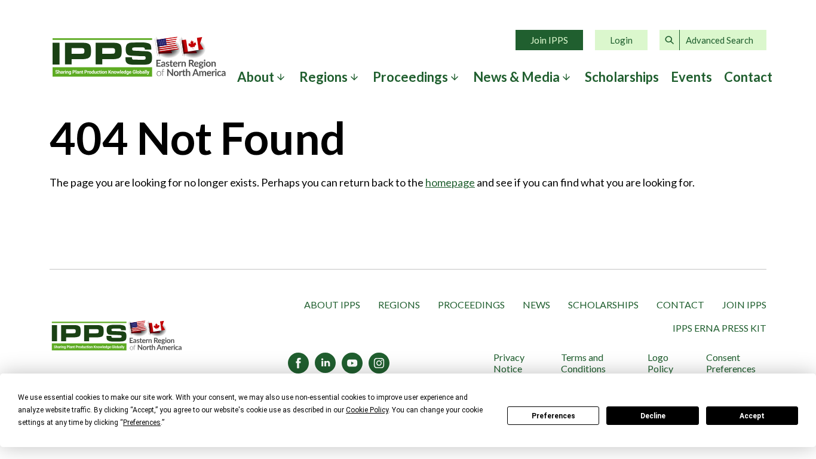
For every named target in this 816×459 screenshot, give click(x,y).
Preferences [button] (142, 422)
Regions (399, 304)
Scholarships (622, 77)
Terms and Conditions (583, 362)
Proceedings (471, 304)
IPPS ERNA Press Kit (719, 327)
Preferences (553, 416)
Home (139, 57)
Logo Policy (660, 362)
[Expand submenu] (280, 77)
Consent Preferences (731, 362)
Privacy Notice (508, 362)
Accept (752, 416)
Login (621, 40)
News (536, 304)
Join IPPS (549, 40)
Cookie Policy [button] (367, 410)
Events (691, 77)
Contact (748, 77)
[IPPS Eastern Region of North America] (117, 337)
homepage (450, 182)
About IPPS (332, 304)
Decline (652, 416)
